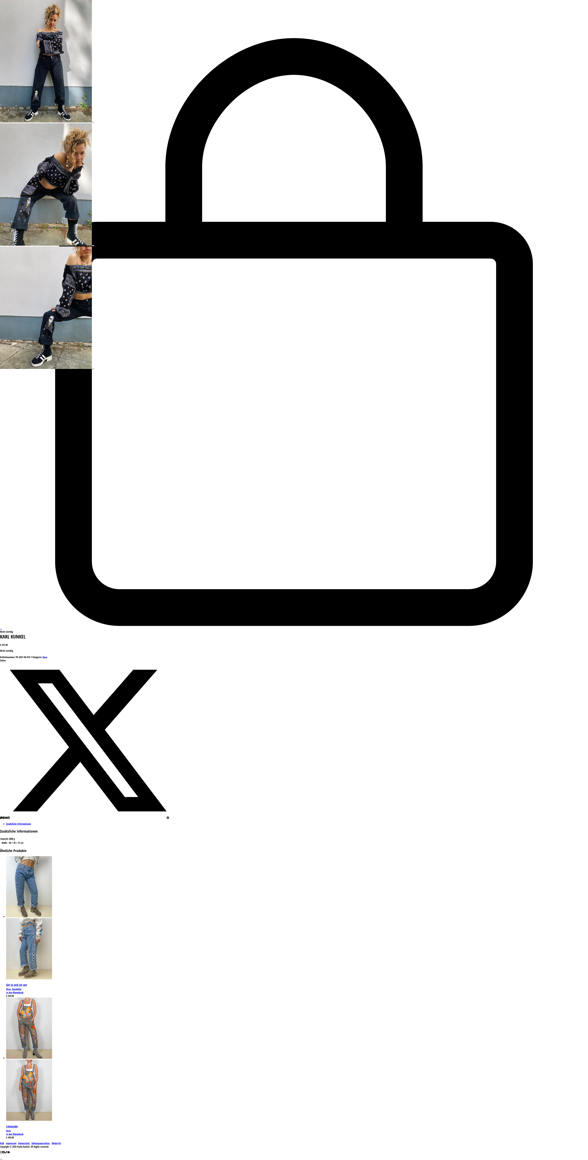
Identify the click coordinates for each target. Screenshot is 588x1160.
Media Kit (56, 1143)
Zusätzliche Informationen (18, 824)
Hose (45, 657)
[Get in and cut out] (29, 916)
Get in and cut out (16, 985)
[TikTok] (6, 1152)
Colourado (12, 1126)
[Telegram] (3, 818)
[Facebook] (8, 818)
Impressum (11, 1143)
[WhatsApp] (1, 818)
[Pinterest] (168, 818)
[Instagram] (1, 1152)
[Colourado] (29, 1058)
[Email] (6, 818)
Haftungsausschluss (41, 1143)
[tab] (297, 824)
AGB (2, 1143)
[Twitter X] (88, 818)
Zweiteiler (16, 989)
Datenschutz (24, 1143)
